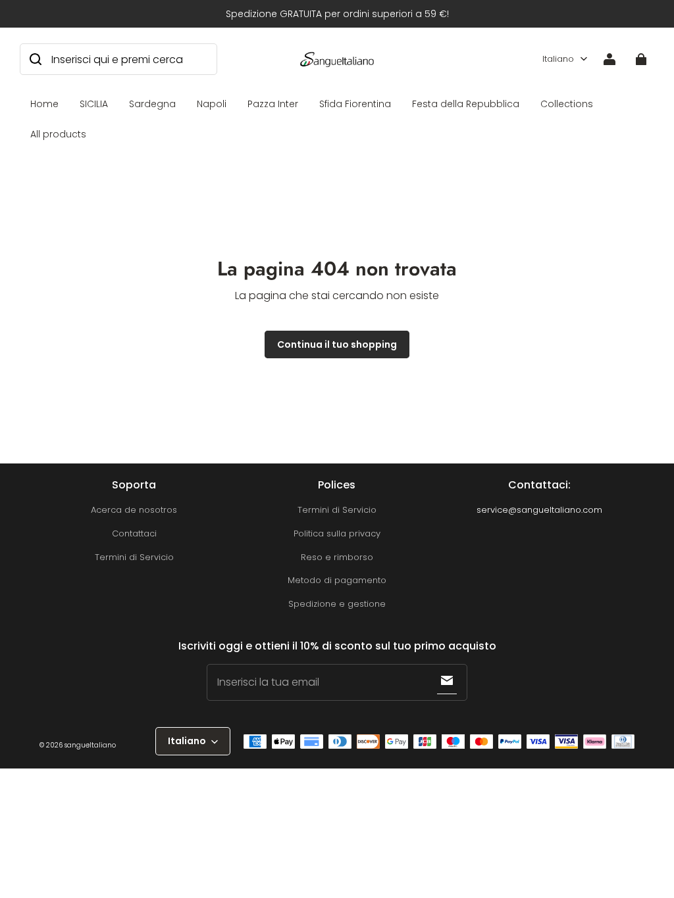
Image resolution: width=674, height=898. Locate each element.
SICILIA (94, 103)
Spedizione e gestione (337, 604)
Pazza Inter (272, 103)
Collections (566, 103)
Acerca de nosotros (134, 510)
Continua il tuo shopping (337, 344)
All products (58, 134)
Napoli (211, 103)
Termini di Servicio (134, 557)
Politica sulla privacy (337, 533)
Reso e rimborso (337, 557)
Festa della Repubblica (465, 103)
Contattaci (134, 533)
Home (44, 103)
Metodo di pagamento (337, 580)
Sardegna (152, 103)
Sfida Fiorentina (355, 103)
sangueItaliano (90, 745)
